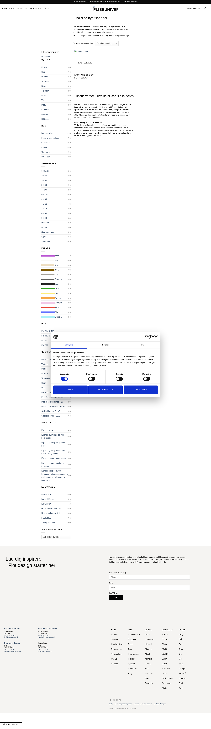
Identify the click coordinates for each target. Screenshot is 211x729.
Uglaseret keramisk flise (51, 513)
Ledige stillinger (160, 704)
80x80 (44, 213)
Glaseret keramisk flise (51, 508)
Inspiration (7, 8)
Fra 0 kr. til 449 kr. (49, 331)
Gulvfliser (45, 143)
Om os (46, 8)
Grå (56, 275)
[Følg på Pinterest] (117, 700)
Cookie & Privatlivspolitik (143, 704)
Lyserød (58, 303)
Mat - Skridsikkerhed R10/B (53, 406)
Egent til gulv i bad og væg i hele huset (53, 436)
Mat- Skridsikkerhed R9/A (52, 397)
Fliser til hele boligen (50, 138)
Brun (56, 270)
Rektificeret (46, 494)
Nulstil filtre (46, 57)
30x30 (44, 180)
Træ (43, 100)
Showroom (35, 8)
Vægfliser (45, 157)
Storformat (45, 242)
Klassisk (45, 110)
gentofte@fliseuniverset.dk (46, 637)
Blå (56, 312)
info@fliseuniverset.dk (45, 651)
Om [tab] (142, 345)
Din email (117, 573)
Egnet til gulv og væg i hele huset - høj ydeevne (53, 452)
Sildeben (45, 119)
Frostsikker (46, 518)
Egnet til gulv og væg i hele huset (53, 444)
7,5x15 (44, 204)
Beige (57, 265)
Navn (111, 583)
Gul (56, 293)
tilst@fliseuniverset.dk (11, 637)
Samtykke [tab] (69, 345)
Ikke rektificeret (47, 499)
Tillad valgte (105, 390)
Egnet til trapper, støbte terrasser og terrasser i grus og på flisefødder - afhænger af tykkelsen (54, 475)
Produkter (22, 8)
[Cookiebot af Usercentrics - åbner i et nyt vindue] (147, 337)
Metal (43, 105)
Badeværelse (47, 133)
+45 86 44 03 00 (9, 635)
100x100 (45, 171)
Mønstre (44, 114)
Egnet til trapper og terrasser (53, 458)
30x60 (44, 185)
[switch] (91, 379)
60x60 (44, 199)
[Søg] (205, 8)
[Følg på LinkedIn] (120, 700)
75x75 (44, 209)
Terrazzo (45, 81)
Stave (43, 237)
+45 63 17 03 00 (9, 650)
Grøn (57, 289)
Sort (56, 284)
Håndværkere (193, 8)
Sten (43, 72)
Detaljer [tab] (105, 345)
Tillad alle (141, 390)
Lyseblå (58, 317)
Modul (44, 227)
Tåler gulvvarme (48, 523)
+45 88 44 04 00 (43, 635)
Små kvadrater (47, 232)
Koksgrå (58, 279)
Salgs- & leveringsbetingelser (120, 704)
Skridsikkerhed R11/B (50, 411)
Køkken (44, 147)
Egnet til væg (47, 430)
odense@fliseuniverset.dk (12, 651)
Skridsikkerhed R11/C (50, 416)
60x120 (44, 195)
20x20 (44, 176)
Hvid (56, 260)
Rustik (44, 67)
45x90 (44, 190)
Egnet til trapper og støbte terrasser (52, 464)
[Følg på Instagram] (114, 700)
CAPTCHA (113, 593)
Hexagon (45, 223)
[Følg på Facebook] (111, 700)
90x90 (44, 218)
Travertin (45, 91)
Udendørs (45, 152)
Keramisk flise (47, 504)
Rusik (43, 95)
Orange (58, 298)
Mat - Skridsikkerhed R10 (52, 402)
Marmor (44, 77)
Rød (57, 307)
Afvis (70, 390)
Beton (44, 86)
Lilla (57, 256)
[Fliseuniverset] (105, 8)
